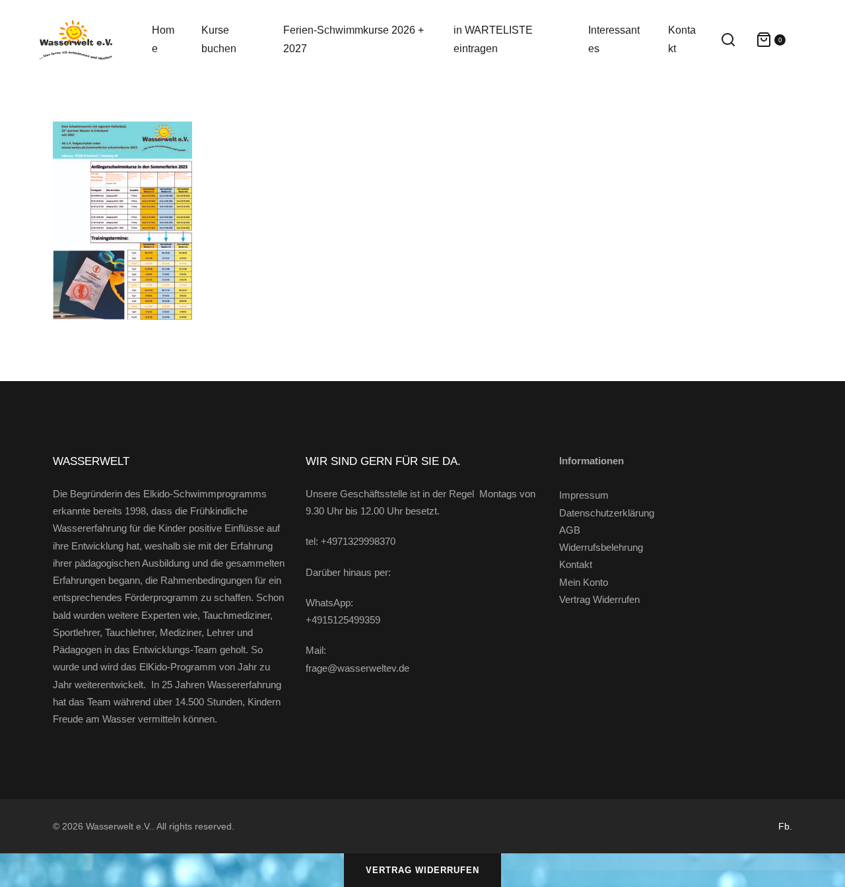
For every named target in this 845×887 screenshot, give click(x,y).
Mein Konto (583, 582)
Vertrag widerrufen (422, 870)
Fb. (785, 826)
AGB (569, 530)
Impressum (584, 495)
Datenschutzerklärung (606, 512)
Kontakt (575, 564)
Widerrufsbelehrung (601, 547)
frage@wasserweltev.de (357, 668)
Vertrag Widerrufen (599, 599)
